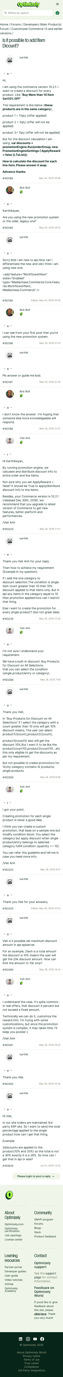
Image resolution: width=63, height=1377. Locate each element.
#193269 (8, 777)
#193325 (8, 869)
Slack (37, 1232)
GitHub (9, 1284)
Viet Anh (25, 438)
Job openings (13, 1235)
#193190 (8, 300)
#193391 (8, 1045)
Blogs (37, 1228)
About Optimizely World (31, 1352)
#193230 (8, 618)
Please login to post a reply (35, 1176)
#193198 (8, 428)
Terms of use (31, 1359)
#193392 (8, 1083)
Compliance (31, 1366)
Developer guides (15, 1271)
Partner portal (13, 1267)
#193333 (8, 908)
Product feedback (45, 1236)
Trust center (31, 1363)
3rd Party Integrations (31, 1370)
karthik (24, 57)
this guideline (31, 852)
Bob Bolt (25, 187)
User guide (11, 1275)
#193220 (8, 529)
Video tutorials (14, 1279)
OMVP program (43, 1219)
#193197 (8, 382)
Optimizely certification (12, 1230)
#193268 (8, 679)
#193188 (8, 178)
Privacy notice (31, 1356)
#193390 (8, 969)
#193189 (8, 227)
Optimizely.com (14, 1224)
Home (4, 24)
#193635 (8, 1165)
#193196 (8, 343)
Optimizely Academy (11, 1289)
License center (13, 1239)
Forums (16, 24)
